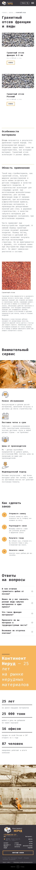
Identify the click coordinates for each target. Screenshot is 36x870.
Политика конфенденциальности (23, 862)
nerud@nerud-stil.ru (11, 836)
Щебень (11, 12)
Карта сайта (6, 862)
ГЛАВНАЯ (4, 12)
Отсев (4, 140)
